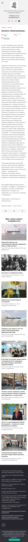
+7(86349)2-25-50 (14, 15)
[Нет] (26, 536)
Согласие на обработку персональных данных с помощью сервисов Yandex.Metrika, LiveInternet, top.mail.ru (12, 517)
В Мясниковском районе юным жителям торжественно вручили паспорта (12, 454)
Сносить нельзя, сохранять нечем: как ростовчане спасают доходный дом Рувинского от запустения (13, 393)
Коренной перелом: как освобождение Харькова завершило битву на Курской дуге (13, 244)
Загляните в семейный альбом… (12, 273)
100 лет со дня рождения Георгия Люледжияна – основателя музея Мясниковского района (12, 424)
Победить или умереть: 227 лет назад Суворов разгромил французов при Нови (12, 330)
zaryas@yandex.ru (14, 17)
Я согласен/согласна (14, 539)
